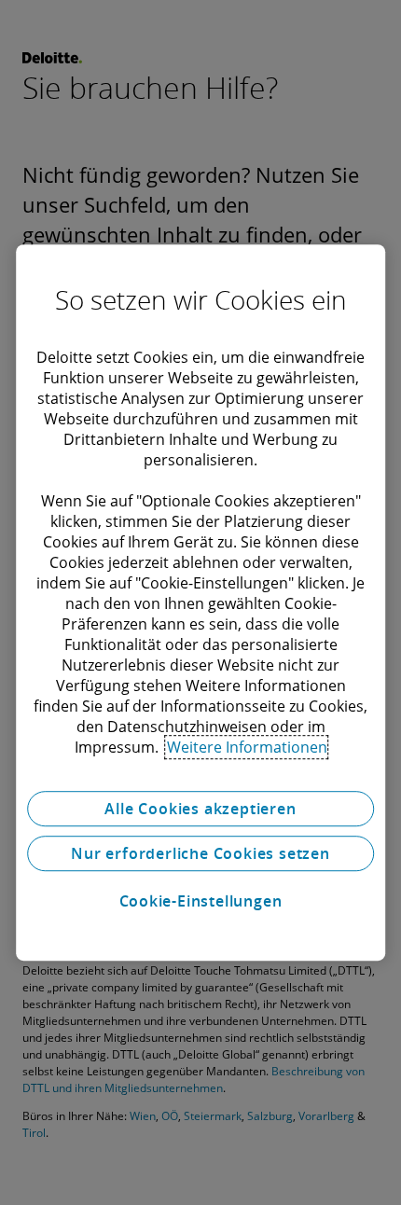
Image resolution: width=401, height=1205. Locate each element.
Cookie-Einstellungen (201, 901)
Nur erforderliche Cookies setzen (200, 853)
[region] (200, 602)
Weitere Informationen (247, 747)
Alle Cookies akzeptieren (200, 808)
